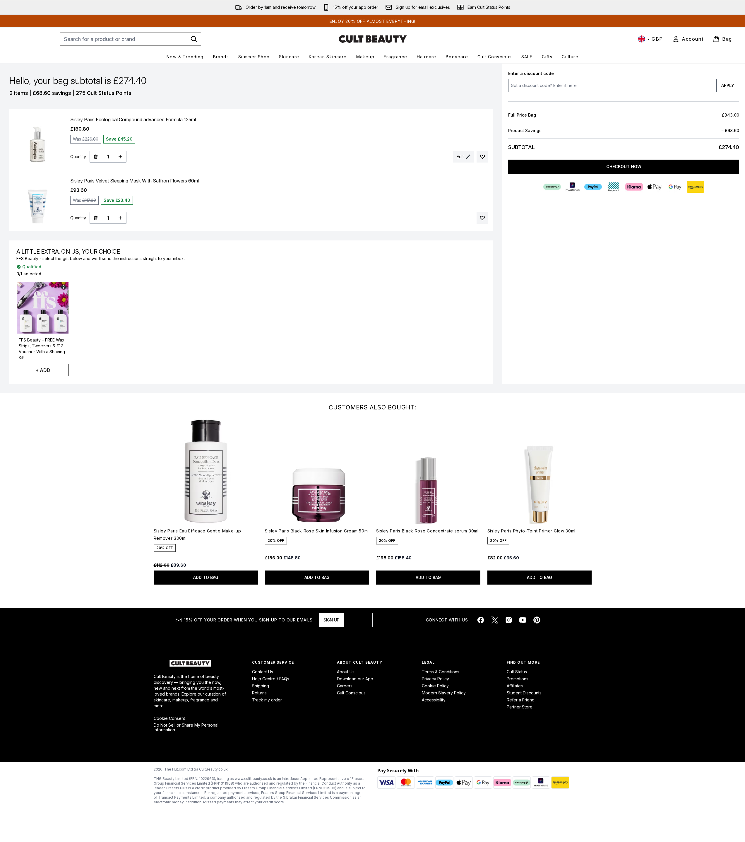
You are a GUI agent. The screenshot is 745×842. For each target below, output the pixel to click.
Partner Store (519, 706)
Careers (344, 685)
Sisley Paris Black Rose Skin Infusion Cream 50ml (317, 530)
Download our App (355, 678)
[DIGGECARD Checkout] (613, 187)
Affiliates (515, 685)
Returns (259, 692)
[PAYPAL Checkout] (593, 187)
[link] (688, 39)
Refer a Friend (521, 699)
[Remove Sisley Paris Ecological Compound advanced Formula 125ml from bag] (96, 157)
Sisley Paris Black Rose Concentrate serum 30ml (427, 530)
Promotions (517, 678)
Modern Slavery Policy (444, 692)
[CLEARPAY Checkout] (552, 187)
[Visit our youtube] (523, 620)
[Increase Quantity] (120, 157)
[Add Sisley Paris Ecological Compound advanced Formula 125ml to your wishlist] (482, 157)
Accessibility (434, 699)
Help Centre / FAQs (270, 678)
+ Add (42, 370)
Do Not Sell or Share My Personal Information (186, 727)
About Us (345, 671)
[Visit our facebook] (481, 620)
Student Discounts (524, 692)
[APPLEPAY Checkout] (654, 187)
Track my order (267, 699)
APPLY (727, 85)
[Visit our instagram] (509, 620)
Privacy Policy (435, 678)
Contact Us (262, 671)
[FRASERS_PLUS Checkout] (572, 187)
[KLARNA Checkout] (634, 187)
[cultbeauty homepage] (372, 39)
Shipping (260, 685)
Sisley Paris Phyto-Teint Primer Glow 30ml (531, 530)
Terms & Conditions (440, 671)
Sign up (331, 619)
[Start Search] (193, 39)
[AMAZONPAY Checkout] (695, 187)
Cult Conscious (351, 692)
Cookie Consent (169, 718)
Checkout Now (623, 166)
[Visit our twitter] (495, 620)
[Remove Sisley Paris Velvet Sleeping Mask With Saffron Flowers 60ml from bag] (96, 218)
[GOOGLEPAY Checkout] (675, 187)
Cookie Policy (435, 685)
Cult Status (517, 671)
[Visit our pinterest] (537, 620)
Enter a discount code (531, 73)
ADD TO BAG (205, 577)
